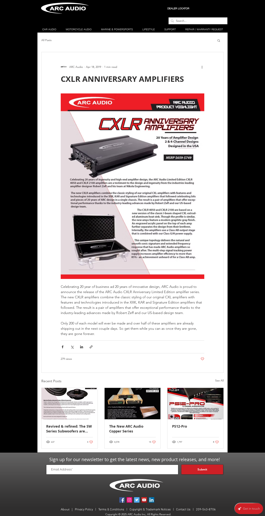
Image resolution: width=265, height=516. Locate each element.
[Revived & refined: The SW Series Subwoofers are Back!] (70, 403)
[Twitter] (136, 500)
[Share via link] (91, 347)
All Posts (46, 40)
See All (219, 380)
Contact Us (183, 510)
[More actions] (202, 67)
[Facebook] (122, 500)
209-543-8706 (206, 510)
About (65, 509)
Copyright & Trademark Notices (150, 510)
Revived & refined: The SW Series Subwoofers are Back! (69, 429)
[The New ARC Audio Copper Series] (133, 403)
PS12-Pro (179, 426)
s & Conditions (114, 510)
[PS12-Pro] (195, 403)
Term (101, 510)
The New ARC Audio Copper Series (126, 429)
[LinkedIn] (151, 500)
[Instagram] (129, 500)
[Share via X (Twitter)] (72, 347)
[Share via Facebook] (62, 347)
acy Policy (86, 510)
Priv (77, 510)
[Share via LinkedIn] (81, 347)
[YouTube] (144, 500)
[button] (219, 40)
